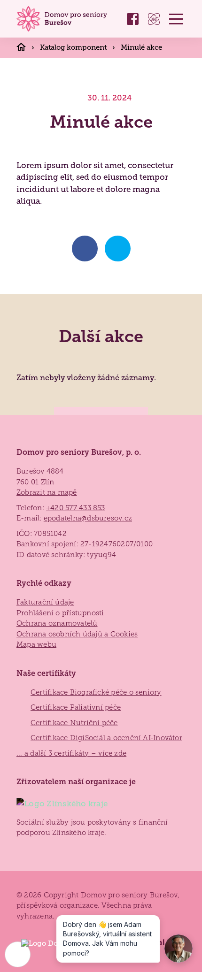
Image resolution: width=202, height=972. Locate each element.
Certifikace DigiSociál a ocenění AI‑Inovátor (106, 738)
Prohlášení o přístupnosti (60, 613)
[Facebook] (133, 19)
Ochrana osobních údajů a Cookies (77, 634)
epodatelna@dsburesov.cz (88, 518)
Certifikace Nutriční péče (74, 723)
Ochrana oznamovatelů (57, 623)
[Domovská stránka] (63, 19)
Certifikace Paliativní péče (76, 707)
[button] (176, 18)
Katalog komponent (74, 47)
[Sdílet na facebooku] (85, 248)
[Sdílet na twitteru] (118, 248)
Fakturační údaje (45, 602)
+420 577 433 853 (75, 508)
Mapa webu (36, 644)
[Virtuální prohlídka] (154, 19)
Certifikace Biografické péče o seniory (96, 692)
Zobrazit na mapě (46, 492)
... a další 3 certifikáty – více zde (71, 753)
